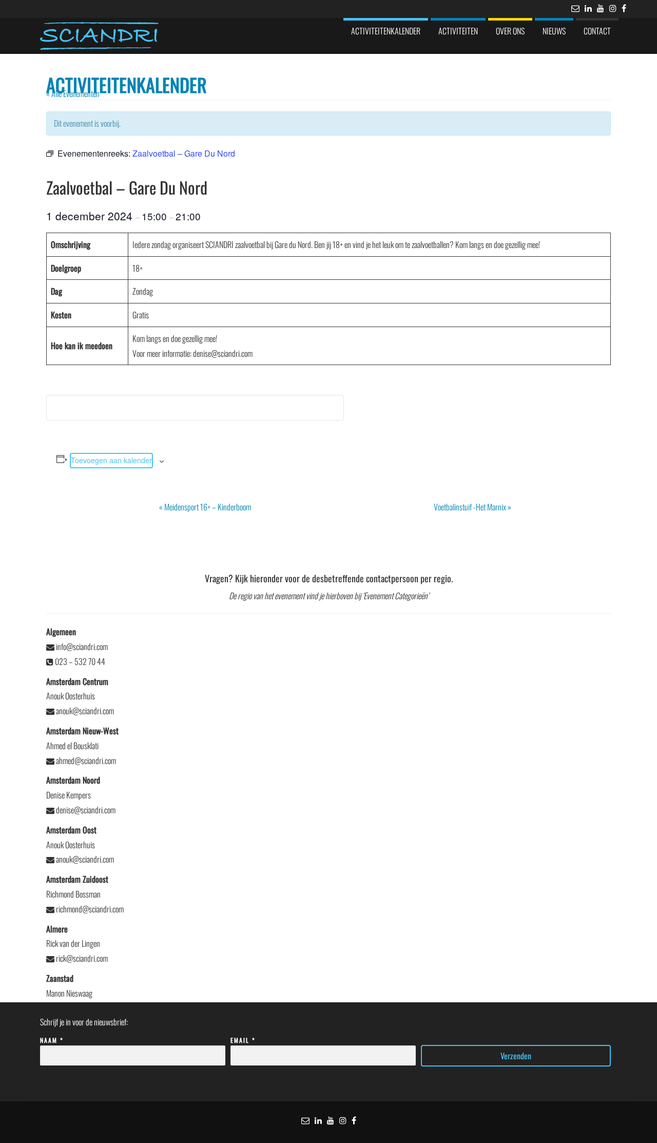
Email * (243, 1040)
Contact (597, 31)
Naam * (52, 1040)
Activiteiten (458, 31)
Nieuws (554, 31)
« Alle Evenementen (73, 93)
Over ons (510, 31)
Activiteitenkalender (385, 31)
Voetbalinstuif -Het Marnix (472, 507)
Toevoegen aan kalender (111, 460)
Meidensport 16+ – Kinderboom (205, 507)
